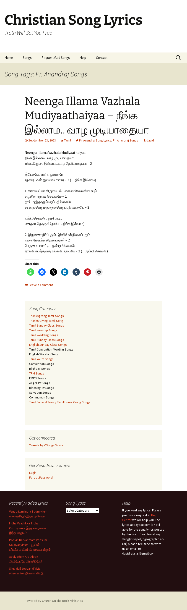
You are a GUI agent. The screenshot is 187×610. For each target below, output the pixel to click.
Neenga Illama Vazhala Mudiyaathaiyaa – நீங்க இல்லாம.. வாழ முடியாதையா (87, 115)
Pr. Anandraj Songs (125, 140)
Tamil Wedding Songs (43, 335)
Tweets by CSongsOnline (46, 445)
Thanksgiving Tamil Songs (46, 316)
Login (32, 473)
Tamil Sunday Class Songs (46, 325)
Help (83, 57)
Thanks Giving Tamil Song (46, 321)
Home (9, 57)
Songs (27, 57)
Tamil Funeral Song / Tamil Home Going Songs (60, 402)
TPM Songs (36, 373)
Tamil (67, 140)
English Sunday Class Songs (48, 345)
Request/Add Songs (56, 57)
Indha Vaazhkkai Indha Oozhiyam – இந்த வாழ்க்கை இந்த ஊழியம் (28, 528)
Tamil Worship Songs (43, 330)
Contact (102, 57)
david (150, 140)
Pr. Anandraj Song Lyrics (95, 140)
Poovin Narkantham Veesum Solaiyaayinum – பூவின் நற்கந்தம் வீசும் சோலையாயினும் (30, 545)
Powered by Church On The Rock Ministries (54, 601)
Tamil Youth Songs (41, 359)
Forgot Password (41, 477)
